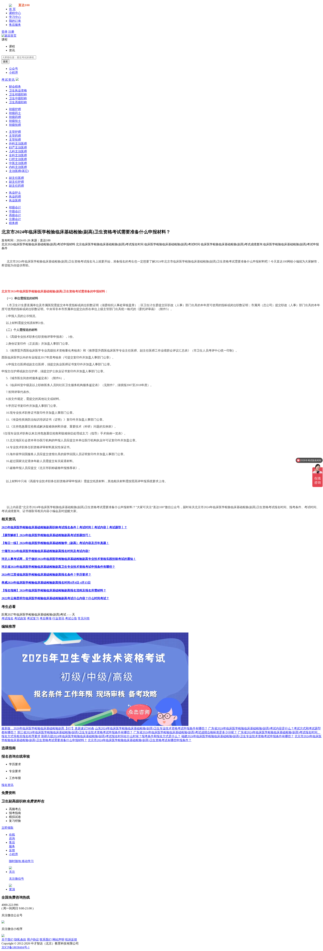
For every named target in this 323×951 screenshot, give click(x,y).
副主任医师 (16, 177)
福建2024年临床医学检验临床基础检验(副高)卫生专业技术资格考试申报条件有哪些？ (237, 736)
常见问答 (84, 618)
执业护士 (15, 192)
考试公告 (71, 618)
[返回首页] (8, 35)
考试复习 (33, 618)
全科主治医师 (18, 155)
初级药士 (15, 113)
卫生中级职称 (18, 98)
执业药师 (15, 196)
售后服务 (15, 24)
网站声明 (58, 939)
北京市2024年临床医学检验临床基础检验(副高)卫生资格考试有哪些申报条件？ (139, 740)
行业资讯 (58, 618)
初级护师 (15, 109)
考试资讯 (8, 79)
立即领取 (7, 827)
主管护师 (15, 131)
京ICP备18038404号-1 (15, 947)
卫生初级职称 (18, 94)
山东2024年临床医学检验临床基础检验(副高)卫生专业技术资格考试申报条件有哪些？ (151, 728)
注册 (11, 31)
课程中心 (15, 13)
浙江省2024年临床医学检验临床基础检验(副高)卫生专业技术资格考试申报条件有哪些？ (75, 732)
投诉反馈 (71, 939)
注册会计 (15, 219)
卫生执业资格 (18, 90)
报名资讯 (7, 785)
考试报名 (7, 618)
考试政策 (20, 618)
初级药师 (15, 117)
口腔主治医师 (18, 159)
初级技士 (15, 120)
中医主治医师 (18, 163)
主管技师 (15, 139)
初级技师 (15, 124)
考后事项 (46, 618)
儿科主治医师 (18, 151)
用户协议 (33, 939)
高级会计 (15, 215)
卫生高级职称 (18, 102)
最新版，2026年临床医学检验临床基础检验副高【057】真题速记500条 (47, 728)
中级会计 (15, 211)
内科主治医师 (18, 167)
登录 (4, 31)
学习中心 (15, 16)
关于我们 (7, 939)
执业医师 (15, 200)
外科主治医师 (18, 143)
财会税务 (15, 86)
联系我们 (46, 939)
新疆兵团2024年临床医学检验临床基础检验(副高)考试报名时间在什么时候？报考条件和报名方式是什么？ (111, 736)
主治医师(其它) (19, 171)
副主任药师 (16, 185)
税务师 (13, 223)
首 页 (12, 9)
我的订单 (15, 20)
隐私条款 (20, 939)
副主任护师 (16, 181)
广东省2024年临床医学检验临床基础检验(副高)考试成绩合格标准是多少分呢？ (185, 732)
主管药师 (15, 135)
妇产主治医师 (18, 147)
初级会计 (15, 207)
